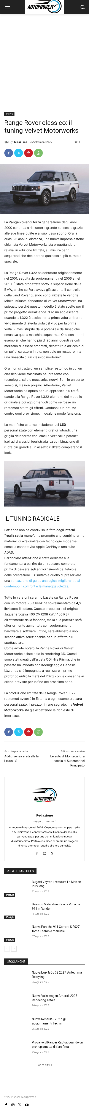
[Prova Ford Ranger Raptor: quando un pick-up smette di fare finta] (16, 1048)
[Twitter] (18, 153)
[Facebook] (8, 153)
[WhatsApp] (38, 153)
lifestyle (9, 113)
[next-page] (14, 949)
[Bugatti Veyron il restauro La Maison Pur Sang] (16, 888)
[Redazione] (7, 142)
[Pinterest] (28, 153)
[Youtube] (27, 1105)
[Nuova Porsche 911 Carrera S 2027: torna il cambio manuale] (16, 933)
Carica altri (43, 1065)
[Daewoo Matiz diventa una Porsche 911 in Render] (16, 910)
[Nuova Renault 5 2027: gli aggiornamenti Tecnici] (16, 1025)
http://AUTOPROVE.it (44, 821)
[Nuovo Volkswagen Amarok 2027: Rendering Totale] (16, 1002)
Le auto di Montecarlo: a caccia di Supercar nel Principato (67, 760)
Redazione (20, 141)
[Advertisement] (44, 60)
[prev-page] (7, 949)
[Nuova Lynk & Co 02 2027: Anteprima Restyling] (16, 979)
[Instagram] (44, 852)
